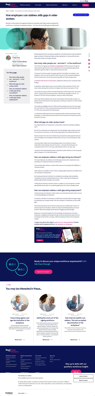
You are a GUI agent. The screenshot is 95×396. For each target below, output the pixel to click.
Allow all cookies (83, 376)
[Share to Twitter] (89, 70)
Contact (86, 5)
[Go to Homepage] (12, 5)
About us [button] (74, 5)
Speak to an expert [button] (43, 272)
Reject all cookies (83, 380)
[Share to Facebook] (89, 59)
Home (7, 10)
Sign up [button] (76, 372)
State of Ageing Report (58, 66)
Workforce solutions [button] (25, 5)
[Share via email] (89, 66)
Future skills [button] (38, 5)
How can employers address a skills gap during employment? (18, 98)
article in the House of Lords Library (46, 80)
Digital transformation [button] (51, 5)
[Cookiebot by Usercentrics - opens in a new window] (9, 393)
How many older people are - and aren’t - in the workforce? (16, 79)
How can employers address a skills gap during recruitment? (18, 91)
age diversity (37, 185)
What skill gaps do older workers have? (16, 85)
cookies (24, 378)
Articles (12, 10)
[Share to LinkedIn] (89, 63)
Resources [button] (64, 5)
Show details (21, 393)
